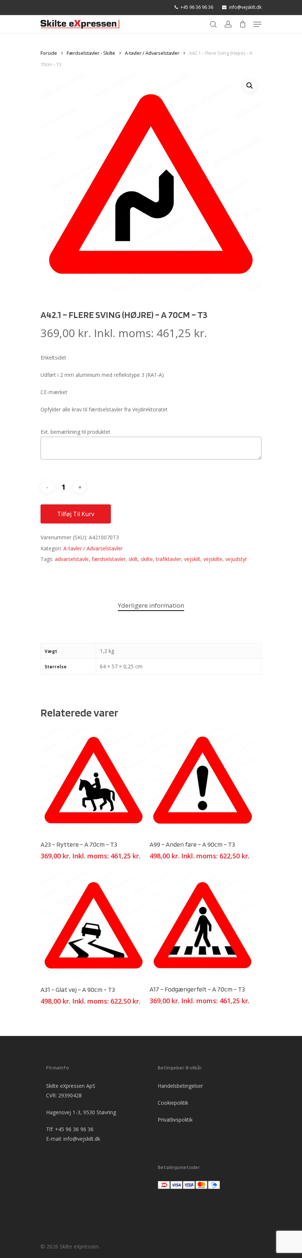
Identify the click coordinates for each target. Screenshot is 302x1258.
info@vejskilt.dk (81, 1138)
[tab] (151, 605)
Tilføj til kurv (75, 514)
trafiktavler (168, 558)
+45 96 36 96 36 (74, 1129)
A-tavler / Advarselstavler (152, 53)
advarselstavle (72, 558)
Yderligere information (151, 605)
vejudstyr (236, 558)
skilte (147, 558)
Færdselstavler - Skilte (91, 53)
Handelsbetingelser (180, 1085)
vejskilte (212, 558)
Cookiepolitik (173, 1102)
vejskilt (192, 558)
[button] (249, 85)
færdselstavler (109, 558)
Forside (49, 53)
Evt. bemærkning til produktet (75, 431)
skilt (133, 558)
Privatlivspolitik (175, 1119)
